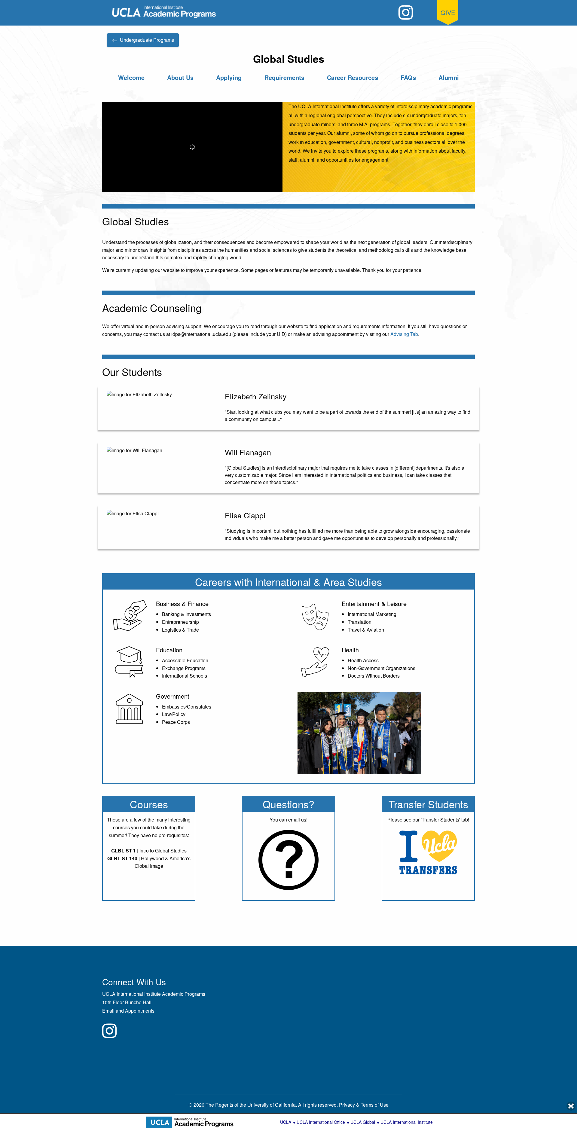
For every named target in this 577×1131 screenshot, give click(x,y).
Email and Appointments (128, 1010)
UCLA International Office (321, 1122)
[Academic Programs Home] (164, 11)
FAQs (408, 77)
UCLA (285, 1122)
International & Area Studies (318, 581)
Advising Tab (404, 334)
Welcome (131, 77)
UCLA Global (362, 1122)
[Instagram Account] (405, 12)
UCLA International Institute (406, 1122)
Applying (229, 77)
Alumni (448, 77)
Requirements (284, 77)
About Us (180, 77)
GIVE (448, 12)
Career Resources (352, 77)
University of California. (272, 1104)
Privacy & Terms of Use (364, 1104)
